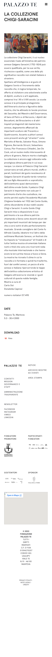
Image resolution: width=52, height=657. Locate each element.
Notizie (32, 365)
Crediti (26, 585)
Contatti (9, 378)
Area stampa (35, 378)
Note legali (26, 582)
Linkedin (8, 417)
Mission (8, 381)
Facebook (9, 409)
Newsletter (10, 404)
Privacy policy (25, 580)
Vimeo (7, 414)
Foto (10, 338)
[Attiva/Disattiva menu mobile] (46, 4)
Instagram (10, 412)
